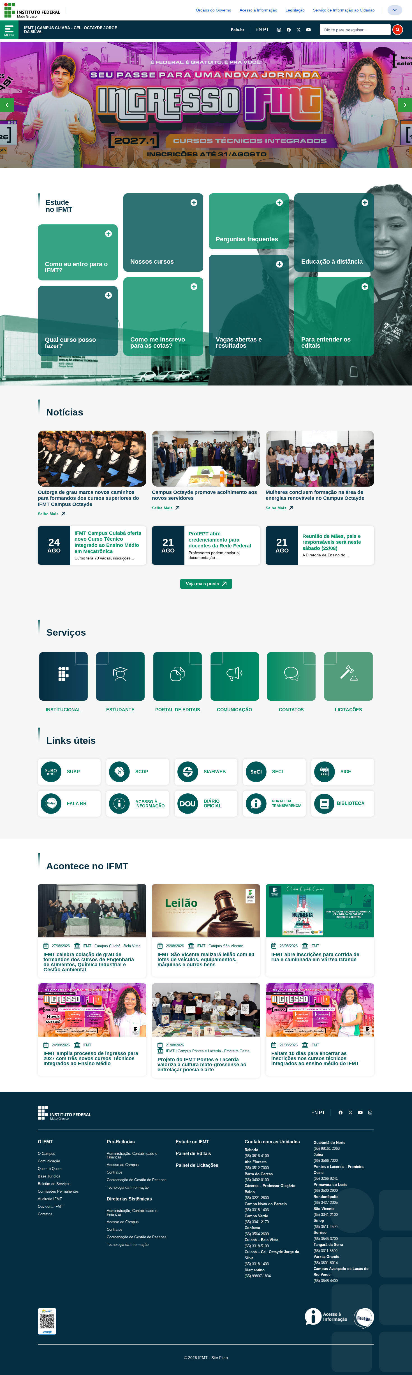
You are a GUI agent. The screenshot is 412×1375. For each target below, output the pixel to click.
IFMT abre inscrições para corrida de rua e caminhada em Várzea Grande (315, 957)
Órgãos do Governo (213, 10)
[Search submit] (397, 29)
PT (266, 29)
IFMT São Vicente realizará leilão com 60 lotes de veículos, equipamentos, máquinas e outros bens (206, 959)
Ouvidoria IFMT (50, 1206)
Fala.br (237, 29)
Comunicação (49, 1161)
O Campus (46, 1153)
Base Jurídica (49, 1176)
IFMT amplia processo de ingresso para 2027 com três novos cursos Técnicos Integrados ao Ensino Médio (90, 1058)
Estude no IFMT (192, 1141)
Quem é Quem (50, 1169)
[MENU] (9, 29)
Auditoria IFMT (50, 1199)
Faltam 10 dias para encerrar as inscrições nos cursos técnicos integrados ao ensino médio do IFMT (315, 1058)
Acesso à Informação (258, 10)
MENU (9, 35)
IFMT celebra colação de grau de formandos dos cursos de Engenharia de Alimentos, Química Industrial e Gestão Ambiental (88, 962)
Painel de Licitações (197, 1165)
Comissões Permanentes (58, 1191)
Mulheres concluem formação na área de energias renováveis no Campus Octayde (315, 495)
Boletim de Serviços (54, 1184)
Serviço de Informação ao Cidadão (344, 10)
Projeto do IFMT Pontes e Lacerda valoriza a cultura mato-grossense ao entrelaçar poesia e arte (202, 1064)
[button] (405, 105)
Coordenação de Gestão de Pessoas (136, 1180)
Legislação (295, 10)
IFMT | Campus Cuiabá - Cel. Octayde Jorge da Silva (70, 29)
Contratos (114, 1172)
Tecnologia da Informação (128, 1187)
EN (259, 29)
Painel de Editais (193, 1153)
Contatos (45, 1214)
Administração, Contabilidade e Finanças (132, 1155)
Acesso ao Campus (123, 1165)
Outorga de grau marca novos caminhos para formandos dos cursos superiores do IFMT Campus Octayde (88, 498)
